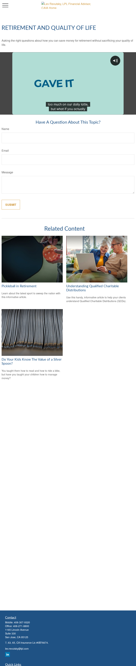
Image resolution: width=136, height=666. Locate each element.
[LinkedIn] (7, 654)
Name (5, 129)
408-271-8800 (21, 626)
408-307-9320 (22, 622)
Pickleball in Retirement (19, 286)
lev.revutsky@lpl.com (17, 648)
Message (7, 172)
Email (5, 150)
